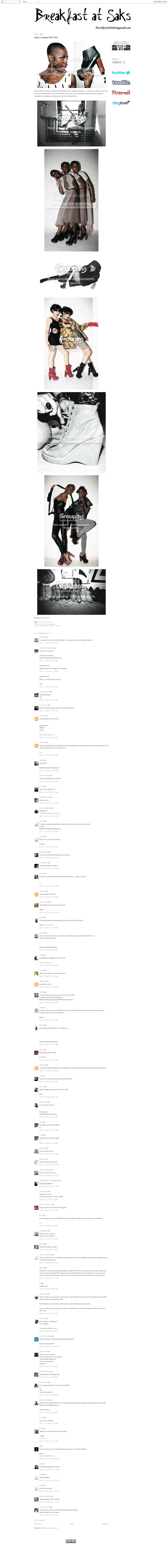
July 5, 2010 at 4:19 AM (48, 1081)
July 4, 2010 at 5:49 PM (48, 1020)
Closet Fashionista (44, 808)
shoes (58, 625)
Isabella (41, 933)
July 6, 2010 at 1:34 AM (48, 1278)
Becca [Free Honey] (45, 1204)
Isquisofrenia (43, 1351)
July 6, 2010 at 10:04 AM (49, 1346)
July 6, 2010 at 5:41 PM (48, 1395)
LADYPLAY (43, 863)
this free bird (43, 1294)
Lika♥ (41, 760)
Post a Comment (39, 1520)
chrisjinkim (42, 981)
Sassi (41, 1122)
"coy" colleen (43, 705)
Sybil (41, 955)
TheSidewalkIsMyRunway (47, 1456)
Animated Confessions (45, 962)
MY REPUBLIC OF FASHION (48, 1180)
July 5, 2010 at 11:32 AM (49, 1175)
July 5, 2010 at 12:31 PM (49, 1186)
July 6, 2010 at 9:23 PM (48, 1412)
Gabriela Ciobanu (44, 1507)
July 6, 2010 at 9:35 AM (48, 1331)
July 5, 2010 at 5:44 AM (48, 1097)
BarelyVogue (43, 1382)
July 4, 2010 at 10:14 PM (49, 1060)
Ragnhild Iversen (44, 797)
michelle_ (42, 1318)
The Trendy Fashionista (46, 648)
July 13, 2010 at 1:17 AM (49, 1502)
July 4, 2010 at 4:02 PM (48, 965)
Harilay (41, 1086)
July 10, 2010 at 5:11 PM (49, 1469)
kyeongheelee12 (44, 692)
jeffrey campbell (47, 625)
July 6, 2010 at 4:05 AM (48, 1289)
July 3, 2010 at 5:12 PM (48, 660)
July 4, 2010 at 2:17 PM (48, 928)
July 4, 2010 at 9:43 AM (48, 847)
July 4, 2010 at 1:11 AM (48, 711)
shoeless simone (44, 1400)
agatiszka (42, 1148)
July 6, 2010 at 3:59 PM (48, 1377)
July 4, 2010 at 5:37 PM (48, 1002)
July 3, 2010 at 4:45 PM (48, 643)
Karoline (42, 1159)
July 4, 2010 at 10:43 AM (49, 858)
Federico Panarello (45, 1496)
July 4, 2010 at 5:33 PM (48, 987)
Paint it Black (43, 852)
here (85, 91)
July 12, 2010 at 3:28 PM (49, 1480)
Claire (41, 873)
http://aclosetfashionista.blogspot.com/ (50, 813)
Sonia (41, 917)
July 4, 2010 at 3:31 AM (48, 755)
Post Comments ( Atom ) (50, 1528)
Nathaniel (42, 637)
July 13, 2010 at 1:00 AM (49, 1491)
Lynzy (41, 821)
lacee (41, 1417)
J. (40, 1283)
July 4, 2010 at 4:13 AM (48, 781)
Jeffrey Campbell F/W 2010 (46, 37)
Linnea (41, 1244)
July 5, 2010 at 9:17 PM (48, 1250)
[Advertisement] (121, 169)
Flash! (41, 992)
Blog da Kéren (43, 1191)
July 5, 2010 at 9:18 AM (48, 1154)
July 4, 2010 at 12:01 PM (49, 886)
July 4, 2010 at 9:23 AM (48, 831)
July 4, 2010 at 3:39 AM (48, 770)
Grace (41, 1049)
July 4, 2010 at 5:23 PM (48, 976)
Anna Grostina (43, 902)
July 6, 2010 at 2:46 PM (48, 1366)
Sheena (41, 1268)
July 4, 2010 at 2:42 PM (48, 950)
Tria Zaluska (43, 1102)
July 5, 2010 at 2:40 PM (48, 1226)
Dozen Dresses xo (49, 925)
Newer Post (37, 1524)
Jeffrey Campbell (44, 617)
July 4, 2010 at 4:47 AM (48, 792)
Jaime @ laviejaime (45, 1336)
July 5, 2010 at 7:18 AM (48, 1130)
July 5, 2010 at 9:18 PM (48, 1263)
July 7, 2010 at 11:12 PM (49, 1441)
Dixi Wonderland (44, 775)
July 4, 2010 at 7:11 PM (48, 1044)
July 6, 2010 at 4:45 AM (48, 1313)
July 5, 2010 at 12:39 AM (49, 1071)
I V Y (41, 786)
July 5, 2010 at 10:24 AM (49, 1165)
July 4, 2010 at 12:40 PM (49, 912)
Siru (40, 1007)
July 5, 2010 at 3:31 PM (48, 1239)
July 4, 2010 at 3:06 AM (48, 737)
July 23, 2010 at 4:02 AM (49, 1515)
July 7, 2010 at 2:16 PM (48, 1423)
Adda (41, 1474)
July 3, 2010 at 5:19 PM (48, 671)
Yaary (41, 970)
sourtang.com (43, 1438)
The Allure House (44, 1170)
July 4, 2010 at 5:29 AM (48, 803)
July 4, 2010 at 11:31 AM (49, 868)
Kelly (41, 1428)
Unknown (42, 716)
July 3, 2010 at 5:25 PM (48, 687)
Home (72, 1524)
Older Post (105, 1524)
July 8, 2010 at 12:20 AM (49, 1459)
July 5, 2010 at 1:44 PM (48, 1210)
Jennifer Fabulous (44, 1371)
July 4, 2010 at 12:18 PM (49, 897)
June (40, 1485)
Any (40, 1076)
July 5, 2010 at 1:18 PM (48, 1199)
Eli (40, 1464)
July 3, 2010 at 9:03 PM (48, 700)
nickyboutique (43, 1231)
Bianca (41, 1025)
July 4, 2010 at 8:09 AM (48, 816)
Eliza (41, 1215)
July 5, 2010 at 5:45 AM (48, 1117)
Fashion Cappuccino (45, 1254)
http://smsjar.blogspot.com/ (46, 734)
